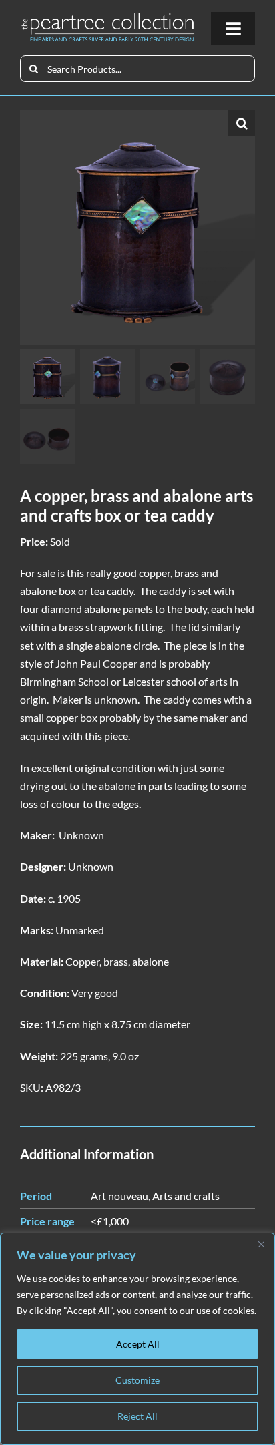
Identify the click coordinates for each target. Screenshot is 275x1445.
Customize (137, 1380)
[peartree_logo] (108, 17)
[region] (137, 1339)
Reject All (137, 1416)
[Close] (261, 1244)
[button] (241, 123)
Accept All (138, 1344)
